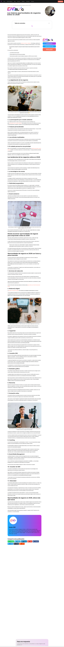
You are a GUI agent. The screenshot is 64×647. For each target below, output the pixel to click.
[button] (11, 541)
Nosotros (18, 1)
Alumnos (32, 1)
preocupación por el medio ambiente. (15, 123)
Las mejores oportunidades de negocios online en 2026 (24, 14)
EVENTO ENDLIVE (9, 1)
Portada (8, 5)
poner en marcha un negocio (26, 43)
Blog (14, 1)
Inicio (4, 1)
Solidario (23, 1)
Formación (27, 1)
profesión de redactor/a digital (14, 290)
